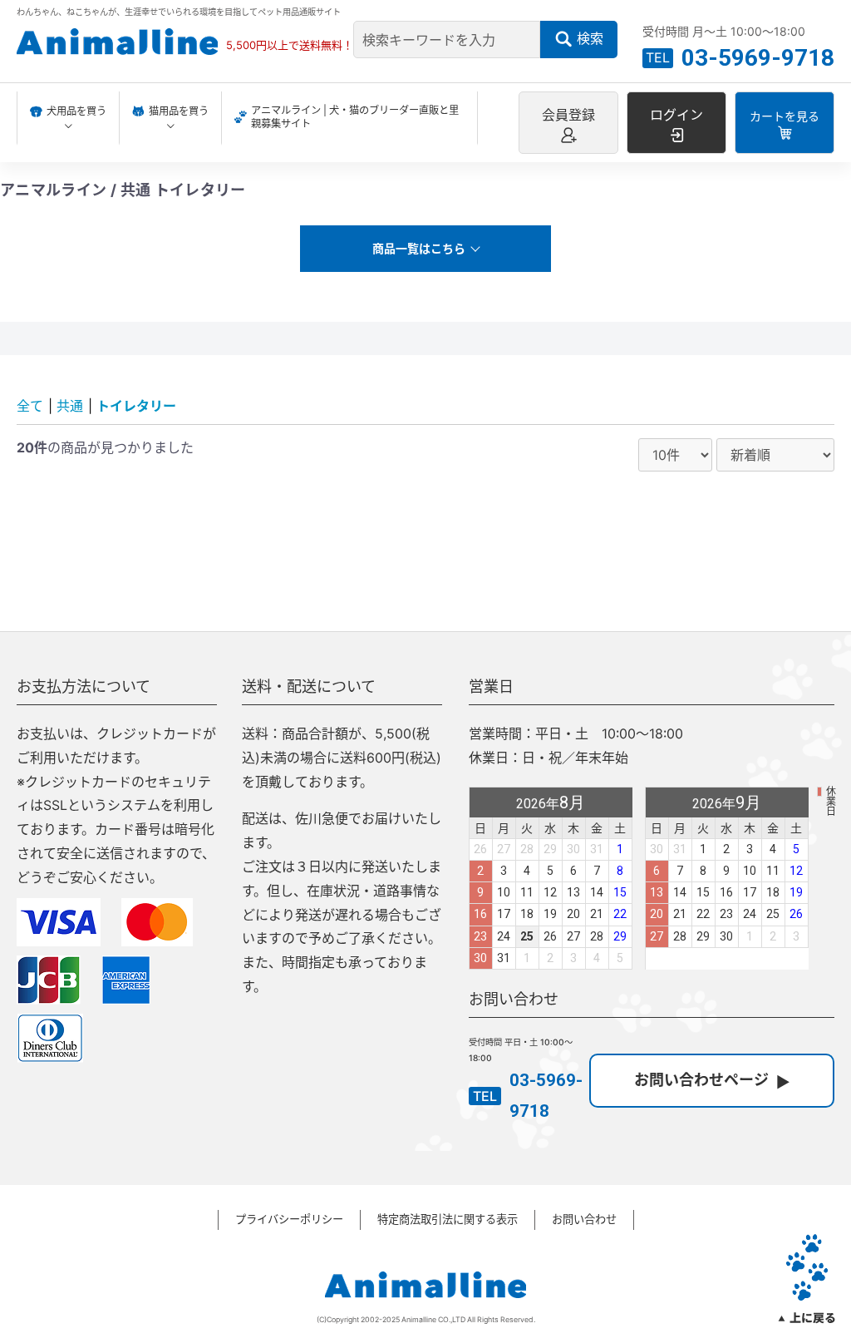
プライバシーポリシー (289, 1219)
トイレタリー (136, 405)
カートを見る (784, 116)
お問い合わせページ (701, 1080)
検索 (590, 38)
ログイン (676, 114)
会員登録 (568, 114)
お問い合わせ (584, 1219)
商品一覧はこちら (418, 248)
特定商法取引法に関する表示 (447, 1219)
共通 (70, 405)
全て (30, 405)
